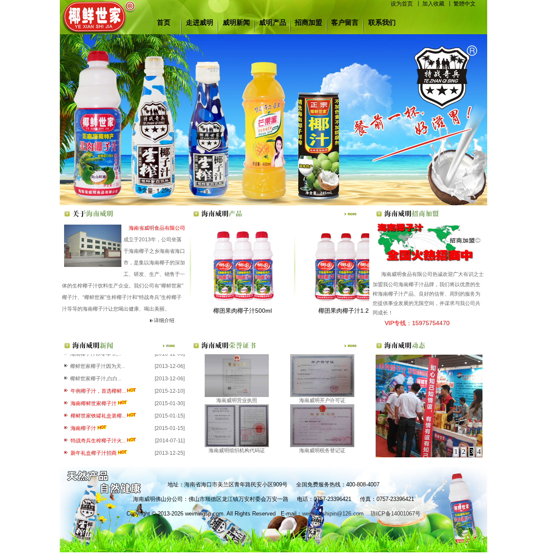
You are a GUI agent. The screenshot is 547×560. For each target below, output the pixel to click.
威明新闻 (236, 22)
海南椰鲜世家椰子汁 (94, 385)
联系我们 (382, 22)
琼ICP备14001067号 (396, 513)
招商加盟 (308, 22)
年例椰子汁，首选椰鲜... (98, 373)
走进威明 (199, 22)
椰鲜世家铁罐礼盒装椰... (98, 398)
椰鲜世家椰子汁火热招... (98, 447)
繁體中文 (464, 3)
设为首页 (402, 3)
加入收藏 (433, 3)
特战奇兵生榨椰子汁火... (98, 423)
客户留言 (345, 22)
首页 (164, 22)
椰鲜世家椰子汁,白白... (95, 361)
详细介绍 (164, 320)
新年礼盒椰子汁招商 (94, 435)
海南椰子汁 (83, 410)
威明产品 (272, 22)
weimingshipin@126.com (333, 513)
